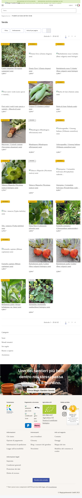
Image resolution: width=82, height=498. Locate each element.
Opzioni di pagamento (15, 440)
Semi (3, 338)
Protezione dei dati (13, 469)
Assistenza (5, 355)
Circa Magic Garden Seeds (41, 390)
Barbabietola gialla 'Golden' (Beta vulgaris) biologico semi (40, 265)
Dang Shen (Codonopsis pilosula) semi (37, 227)
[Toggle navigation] (3, 4)
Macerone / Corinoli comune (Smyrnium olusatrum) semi (12, 145)
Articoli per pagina (32, 31)
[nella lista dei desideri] (22, 46)
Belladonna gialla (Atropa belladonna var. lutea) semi (11, 305)
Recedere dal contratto (41, 480)
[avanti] (78, 36)
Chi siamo (10, 436)
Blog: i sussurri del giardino (41, 445)
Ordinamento (17, 31)
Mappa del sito (60, 445)
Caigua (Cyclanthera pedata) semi (39, 107)
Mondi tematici (7, 342)
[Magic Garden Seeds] (12, 5)
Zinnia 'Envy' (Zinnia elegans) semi (40, 69)
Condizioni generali (14, 465)
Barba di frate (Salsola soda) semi (66, 107)
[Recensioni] (34, 150)
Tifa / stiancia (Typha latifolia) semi (13, 227)
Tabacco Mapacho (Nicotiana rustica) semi (39, 186)
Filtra (6, 31)
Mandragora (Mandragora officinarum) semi (38, 145)
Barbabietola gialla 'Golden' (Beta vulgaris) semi (66, 265)
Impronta (10, 461)
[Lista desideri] (61, 5)
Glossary (34, 440)
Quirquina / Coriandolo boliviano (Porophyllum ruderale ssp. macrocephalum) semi (68, 186)
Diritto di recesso (13, 473)
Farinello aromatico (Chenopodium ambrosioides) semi (67, 227)
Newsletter (34, 449)
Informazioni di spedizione (16, 445)
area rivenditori (36, 436)
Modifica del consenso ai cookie (64, 450)
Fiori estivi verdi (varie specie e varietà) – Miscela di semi (13, 107)
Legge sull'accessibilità (15, 449)
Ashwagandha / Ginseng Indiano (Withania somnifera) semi (68, 145)
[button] (56, 5)
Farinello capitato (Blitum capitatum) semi (11, 265)
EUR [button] (48, 5)
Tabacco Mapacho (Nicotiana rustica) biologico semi (12, 186)
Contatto (58, 436)
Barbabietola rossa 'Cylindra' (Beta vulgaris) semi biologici (67, 69)
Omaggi (57, 440)
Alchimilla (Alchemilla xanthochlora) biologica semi (39, 305)
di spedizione (52, 487)
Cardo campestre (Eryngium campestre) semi (12, 69)
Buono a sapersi (7, 351)
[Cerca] (78, 10)
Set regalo (5, 346)
